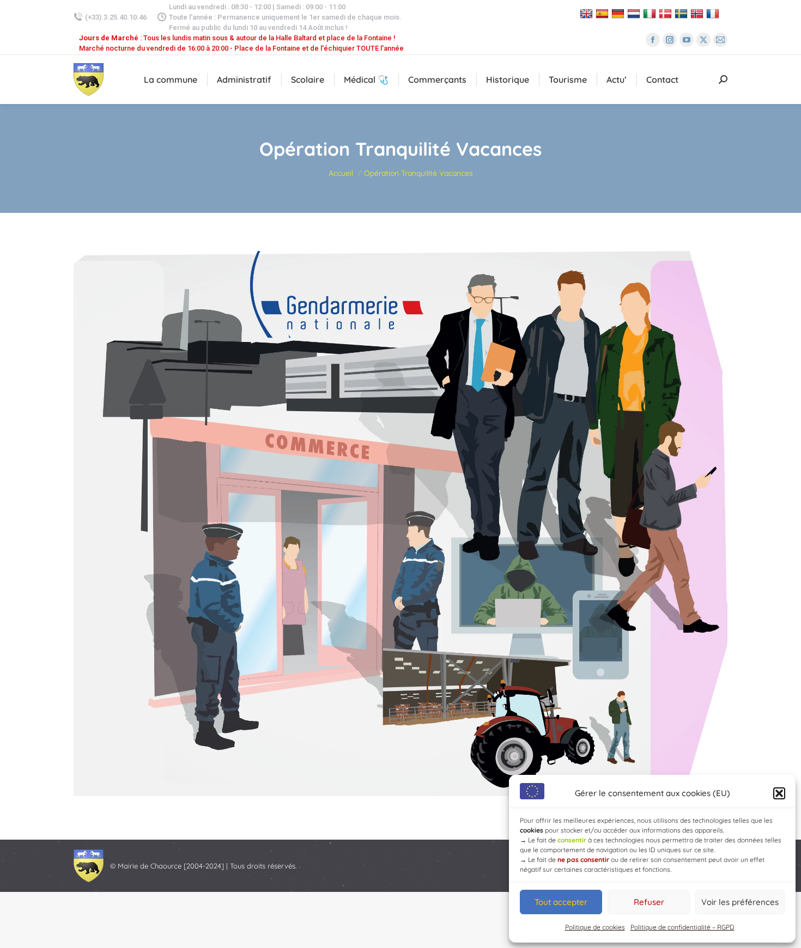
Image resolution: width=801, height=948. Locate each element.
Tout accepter (561, 902)
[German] (619, 13)
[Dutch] (635, 13)
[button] (779, 793)
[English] (588, 13)
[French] (714, 13)
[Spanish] (603, 13)
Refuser (649, 902)
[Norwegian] (698, 13)
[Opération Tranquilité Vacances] (400, 523)
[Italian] (651, 13)
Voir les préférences (740, 902)
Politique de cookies (595, 927)
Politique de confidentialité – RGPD (682, 927)
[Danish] (667, 13)
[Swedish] (682, 13)
